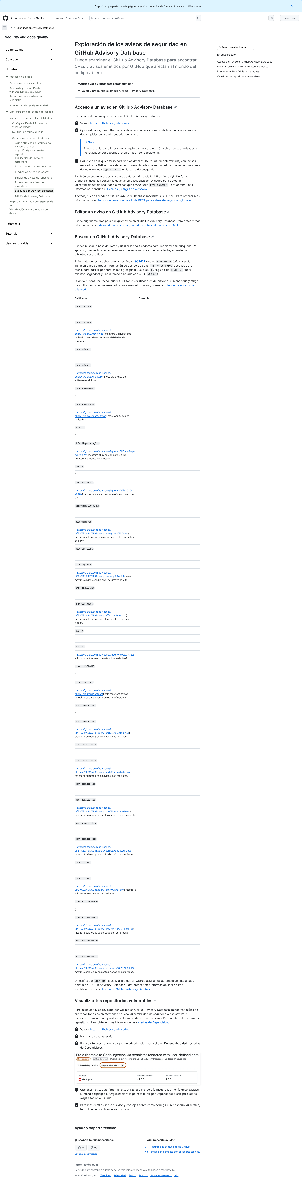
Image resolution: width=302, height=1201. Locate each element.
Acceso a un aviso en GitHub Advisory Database (123, 107)
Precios (143, 1175)
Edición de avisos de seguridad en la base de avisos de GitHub (139, 225)
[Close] (292, 6)
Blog (176, 1175)
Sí (82, 1147)
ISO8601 (139, 261)
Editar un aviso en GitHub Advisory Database (120, 211)
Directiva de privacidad (86, 1153)
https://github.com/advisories (109, 123)
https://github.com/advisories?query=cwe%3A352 (105, 654)
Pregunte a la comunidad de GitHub (169, 1146)
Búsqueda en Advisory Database (35, 27)
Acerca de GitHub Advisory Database (126, 989)
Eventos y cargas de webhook (127, 189)
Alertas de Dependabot (153, 1022)
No (95, 1147)
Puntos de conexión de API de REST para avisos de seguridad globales (145, 200)
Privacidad (120, 1175)
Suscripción (289, 17)
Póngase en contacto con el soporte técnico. (174, 1151)
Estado (132, 1175)
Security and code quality (26, 37)
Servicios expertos (161, 1175)
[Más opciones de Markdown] (251, 47)
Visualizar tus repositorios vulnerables (113, 1000)
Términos (105, 1175)
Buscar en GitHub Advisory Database (112, 236)
